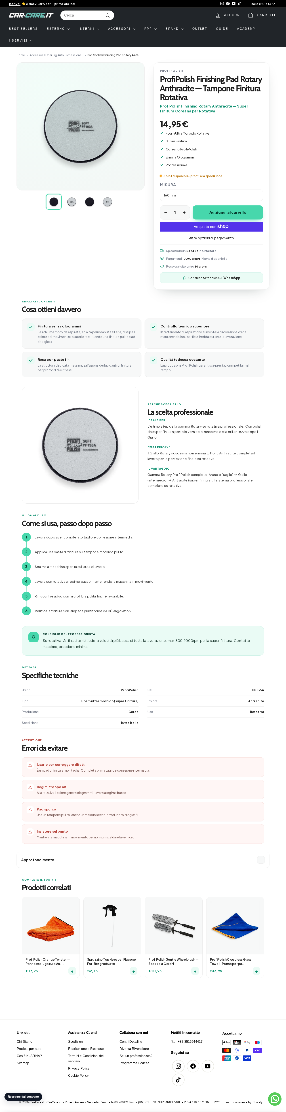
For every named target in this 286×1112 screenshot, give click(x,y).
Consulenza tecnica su (214, 278)
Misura (168, 184)
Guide (222, 28)
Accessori (120, 28)
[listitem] (54, 202)
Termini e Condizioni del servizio (85, 1058)
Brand (173, 28)
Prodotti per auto (29, 1049)
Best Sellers (23, 28)
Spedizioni (76, 1041)
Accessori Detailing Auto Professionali (56, 55)
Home (21, 55)
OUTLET (199, 28)
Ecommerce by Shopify (247, 1102)
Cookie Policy (78, 1075)
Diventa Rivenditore (134, 1049)
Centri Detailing (131, 1041)
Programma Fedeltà (134, 1063)
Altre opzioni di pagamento (211, 238)
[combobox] (87, 15)
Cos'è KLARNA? (29, 1056)
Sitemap (23, 1063)
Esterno (56, 28)
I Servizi (19, 40)
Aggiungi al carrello (227, 212)
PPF (148, 28)
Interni (87, 28)
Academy (246, 28)
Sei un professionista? (136, 1056)
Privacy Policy (79, 1068)
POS (217, 1102)
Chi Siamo (24, 1041)
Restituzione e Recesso (86, 1049)
